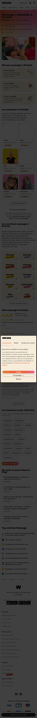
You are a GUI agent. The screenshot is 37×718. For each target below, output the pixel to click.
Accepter (18, 372)
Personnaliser (17, 375)
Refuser (18, 379)
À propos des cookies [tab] (28, 343)
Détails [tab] (16, 343)
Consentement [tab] (6, 343)
